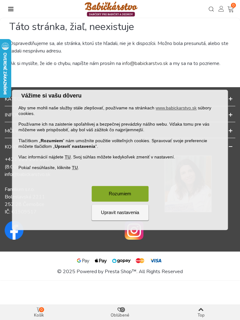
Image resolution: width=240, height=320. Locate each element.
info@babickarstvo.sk (145, 63)
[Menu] (11, 9)
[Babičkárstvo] (111, 9)
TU (68, 156)
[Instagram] (180, 230)
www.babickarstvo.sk (176, 107)
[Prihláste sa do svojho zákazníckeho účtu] (221, 8)
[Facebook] (60, 230)
